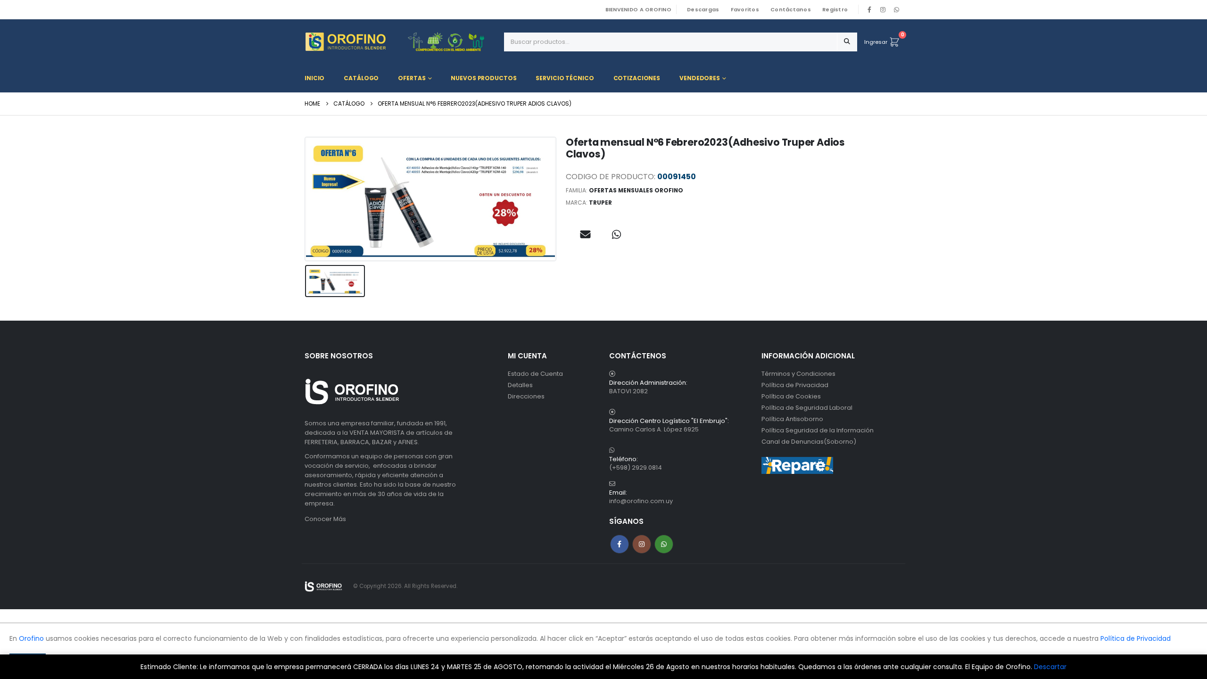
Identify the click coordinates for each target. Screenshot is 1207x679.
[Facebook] (869, 9)
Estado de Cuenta (535, 373)
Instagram (641, 544)
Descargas (703, 9)
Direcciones (526, 396)
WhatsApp (896, 9)
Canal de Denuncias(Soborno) (808, 441)
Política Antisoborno (792, 418)
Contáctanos (790, 9)
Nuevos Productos (483, 78)
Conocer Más (325, 518)
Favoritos (745, 9)
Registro (835, 9)
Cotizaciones (637, 78)
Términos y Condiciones (798, 373)
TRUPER (600, 203)
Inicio (314, 78)
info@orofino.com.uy (641, 501)
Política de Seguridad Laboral (806, 407)
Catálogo (361, 78)
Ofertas (411, 78)
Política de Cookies (791, 396)
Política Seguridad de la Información (817, 430)
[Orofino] (401, 41)
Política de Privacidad (794, 385)
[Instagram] (883, 9)
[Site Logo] (323, 586)
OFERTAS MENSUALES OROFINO (636, 190)
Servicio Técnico (565, 78)
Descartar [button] (1050, 666)
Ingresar (875, 42)
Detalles (520, 385)
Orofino (31, 638)
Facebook (619, 544)
